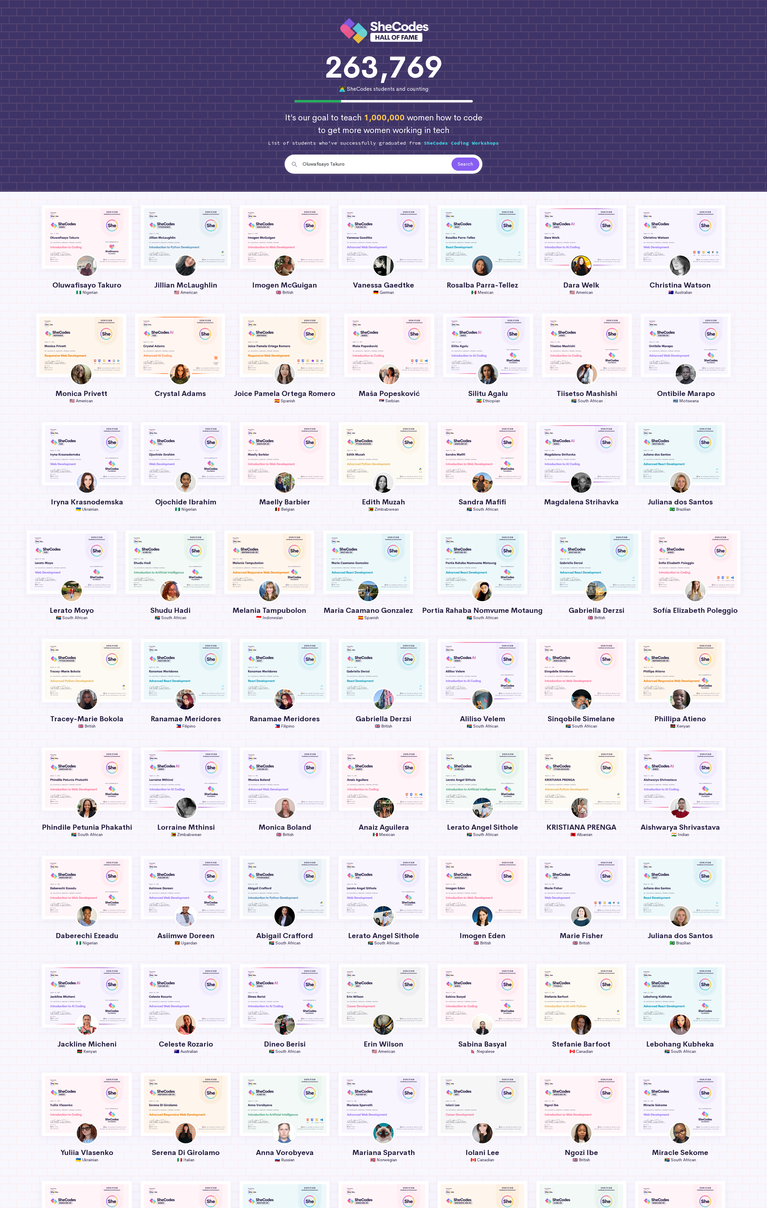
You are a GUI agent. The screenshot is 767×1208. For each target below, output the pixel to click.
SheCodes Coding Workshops (461, 143)
